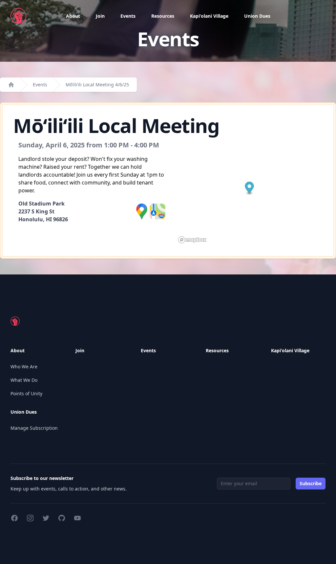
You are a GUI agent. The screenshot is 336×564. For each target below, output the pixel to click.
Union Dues (257, 16)
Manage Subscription (34, 428)
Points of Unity (26, 393)
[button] (249, 188)
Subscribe (311, 483)
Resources (162, 16)
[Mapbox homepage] (192, 240)
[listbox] (73, 16)
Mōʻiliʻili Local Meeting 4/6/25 (97, 84)
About (73, 16)
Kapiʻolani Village (209, 16)
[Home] (11, 84)
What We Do (23, 380)
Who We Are (23, 366)
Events (128, 16)
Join (100, 16)
